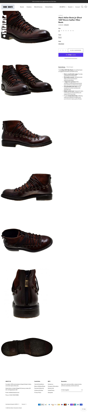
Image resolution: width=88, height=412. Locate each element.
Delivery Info (51, 388)
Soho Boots (11, 407)
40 (59, 30)
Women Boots (48, 7)
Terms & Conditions (39, 384)
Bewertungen (70, 67)
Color (59, 34)
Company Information (53, 386)
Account (77, 7)
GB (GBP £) (62, 7)
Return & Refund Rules (39, 386)
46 (73, 30)
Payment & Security (39, 388)
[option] (4, 17)
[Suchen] (82, 6)
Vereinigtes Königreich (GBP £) (12, 404)
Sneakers (29, 7)
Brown (60, 37)
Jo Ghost (60, 15)
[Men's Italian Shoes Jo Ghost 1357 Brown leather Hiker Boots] (4, 17)
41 (61, 30)
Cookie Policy (51, 390)
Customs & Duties (38, 390)
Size (59, 28)
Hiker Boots (61, 43)
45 (70, 30)
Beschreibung (61, 67)
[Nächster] (4, 36)
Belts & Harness (38, 7)
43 (66, 30)
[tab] (62, 67)
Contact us (50, 384)
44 (68, 30)
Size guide (50, 392)
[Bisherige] (4, 13)
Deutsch (70, 7)
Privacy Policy (37, 392)
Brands (22, 7)
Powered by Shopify (18, 407)
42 (63, 30)
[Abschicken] (81, 390)
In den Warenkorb (75, 50)
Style (59, 41)
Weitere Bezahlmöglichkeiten (70, 58)
